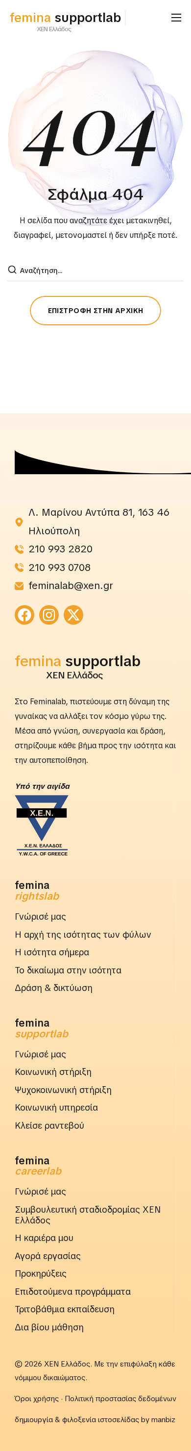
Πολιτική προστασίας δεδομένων (120, 1399)
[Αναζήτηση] (13, 270)
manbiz (163, 1420)
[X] (73, 615)
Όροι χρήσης (37, 1399)
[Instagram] (49, 615)
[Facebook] (24, 615)
